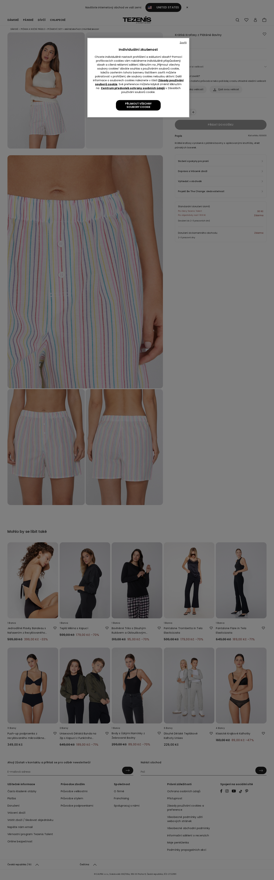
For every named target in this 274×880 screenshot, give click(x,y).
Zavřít (183, 42)
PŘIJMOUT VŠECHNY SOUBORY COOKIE (138, 105)
